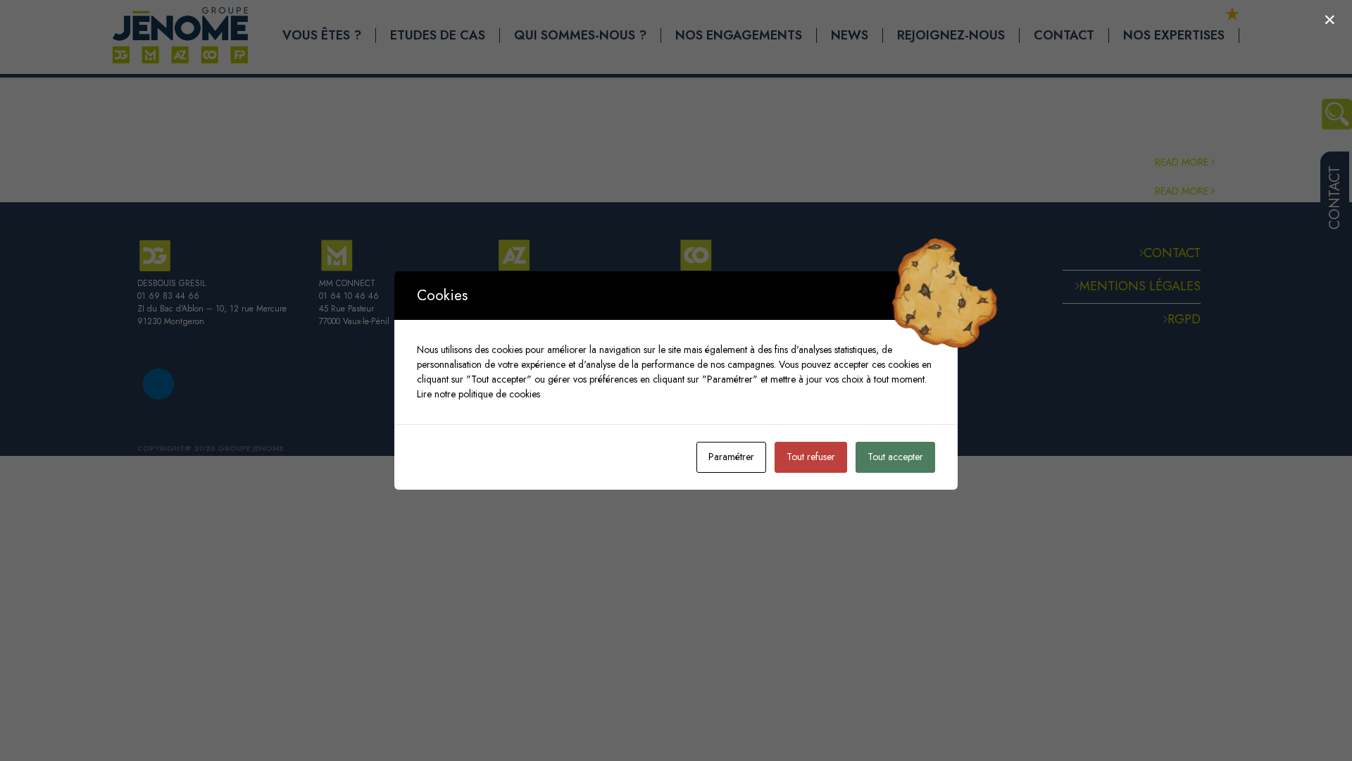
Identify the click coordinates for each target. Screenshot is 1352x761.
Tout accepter (895, 457)
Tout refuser (811, 457)
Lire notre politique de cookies (478, 394)
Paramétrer (731, 457)
